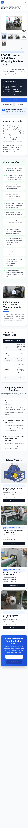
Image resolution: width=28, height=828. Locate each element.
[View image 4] (24, 37)
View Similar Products (14, 662)
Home (2, 6)
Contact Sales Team (13, 657)
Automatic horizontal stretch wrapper (10, 7)
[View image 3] (17, 37)
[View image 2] (11, 37)
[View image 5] (4, 43)
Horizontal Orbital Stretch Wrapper (14, 6)
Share (21, 104)
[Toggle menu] (25, 2)
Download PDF (8, 104)
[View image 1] (4, 37)
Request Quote (13, 100)
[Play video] (14, 292)
